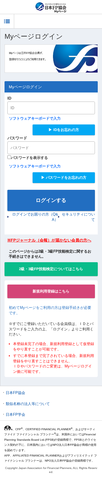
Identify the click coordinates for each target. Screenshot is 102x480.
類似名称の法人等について (28, 404)
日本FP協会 (15, 393)
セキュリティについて (78, 217)
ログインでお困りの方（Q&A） (35, 217)
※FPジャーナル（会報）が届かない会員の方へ (49, 240)
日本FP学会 (15, 414)
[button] (7, 21)
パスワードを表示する (29, 158)
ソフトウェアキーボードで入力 (35, 118)
